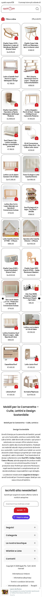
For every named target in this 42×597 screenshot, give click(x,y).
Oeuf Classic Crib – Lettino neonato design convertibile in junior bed (11, 143)
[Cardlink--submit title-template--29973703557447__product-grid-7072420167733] (31, 195)
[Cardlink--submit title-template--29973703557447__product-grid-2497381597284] (10, 164)
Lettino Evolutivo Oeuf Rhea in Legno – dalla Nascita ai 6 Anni (11, 335)
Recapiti (34, 586)
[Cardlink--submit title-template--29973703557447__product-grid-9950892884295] (10, 193)
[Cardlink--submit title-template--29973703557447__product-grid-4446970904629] (31, 381)
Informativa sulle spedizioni (18, 586)
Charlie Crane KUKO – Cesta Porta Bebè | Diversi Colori (11, 270)
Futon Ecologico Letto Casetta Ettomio (31, 176)
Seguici (10, 527)
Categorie (11, 535)
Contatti (10, 558)
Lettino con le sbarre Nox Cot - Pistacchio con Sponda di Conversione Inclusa (10, 303)
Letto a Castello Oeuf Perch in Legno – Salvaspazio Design (10, 79)
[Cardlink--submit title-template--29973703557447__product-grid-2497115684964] (31, 132)
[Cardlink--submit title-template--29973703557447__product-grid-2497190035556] (10, 32)
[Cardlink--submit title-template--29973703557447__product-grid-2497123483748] (31, 66)
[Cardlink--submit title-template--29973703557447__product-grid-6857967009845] (10, 228)
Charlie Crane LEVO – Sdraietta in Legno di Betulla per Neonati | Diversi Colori (10, 46)
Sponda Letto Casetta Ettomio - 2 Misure (31, 240)
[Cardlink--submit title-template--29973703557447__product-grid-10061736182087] (10, 289)
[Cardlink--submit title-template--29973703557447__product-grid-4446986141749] (31, 354)
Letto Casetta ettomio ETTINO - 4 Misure (11, 240)
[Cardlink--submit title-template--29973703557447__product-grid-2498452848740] (31, 164)
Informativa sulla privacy (22, 578)
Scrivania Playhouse (31, 392)
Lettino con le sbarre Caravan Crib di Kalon (11, 176)
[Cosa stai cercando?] (37, 8)
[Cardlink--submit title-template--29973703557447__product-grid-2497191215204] (10, 99)
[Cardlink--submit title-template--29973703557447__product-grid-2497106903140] (10, 131)
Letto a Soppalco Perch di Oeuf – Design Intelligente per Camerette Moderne (31, 113)
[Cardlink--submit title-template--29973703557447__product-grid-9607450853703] (31, 257)
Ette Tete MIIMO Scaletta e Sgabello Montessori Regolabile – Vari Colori (31, 297)
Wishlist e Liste (14, 550)
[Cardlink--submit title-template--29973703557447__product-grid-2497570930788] (31, 99)
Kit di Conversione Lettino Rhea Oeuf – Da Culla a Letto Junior (31, 145)
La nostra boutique (16, 543)
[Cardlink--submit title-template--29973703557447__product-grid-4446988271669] (10, 354)
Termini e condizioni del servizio (22, 582)
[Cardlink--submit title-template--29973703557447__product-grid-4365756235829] (31, 32)
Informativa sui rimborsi (21, 574)
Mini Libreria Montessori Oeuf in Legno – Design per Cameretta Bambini (31, 80)
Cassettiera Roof (11, 364)
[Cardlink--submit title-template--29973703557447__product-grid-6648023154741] (31, 319)
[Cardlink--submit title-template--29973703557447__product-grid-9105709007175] (10, 257)
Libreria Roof (11, 392)
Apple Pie (22, 566)
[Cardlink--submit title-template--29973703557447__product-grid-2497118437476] (10, 66)
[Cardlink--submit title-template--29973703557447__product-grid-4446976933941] (10, 381)
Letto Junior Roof (31, 364)
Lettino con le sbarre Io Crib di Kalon (31, 328)
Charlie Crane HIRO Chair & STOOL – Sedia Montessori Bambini (31, 270)
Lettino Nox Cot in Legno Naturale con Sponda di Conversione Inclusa (10, 207)
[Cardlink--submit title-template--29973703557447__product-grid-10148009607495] (31, 286)
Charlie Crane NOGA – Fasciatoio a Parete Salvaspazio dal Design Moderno (11, 113)
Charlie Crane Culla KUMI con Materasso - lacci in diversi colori (31, 45)
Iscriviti (20, 510)
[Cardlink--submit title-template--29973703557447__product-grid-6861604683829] (31, 228)
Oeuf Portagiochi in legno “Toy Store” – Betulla (31, 209)
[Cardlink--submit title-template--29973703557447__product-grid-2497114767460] (10, 322)
